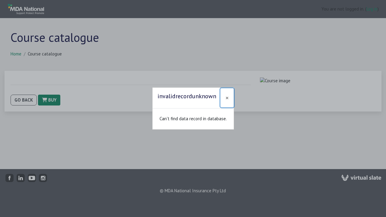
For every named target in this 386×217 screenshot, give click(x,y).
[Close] (227, 97)
